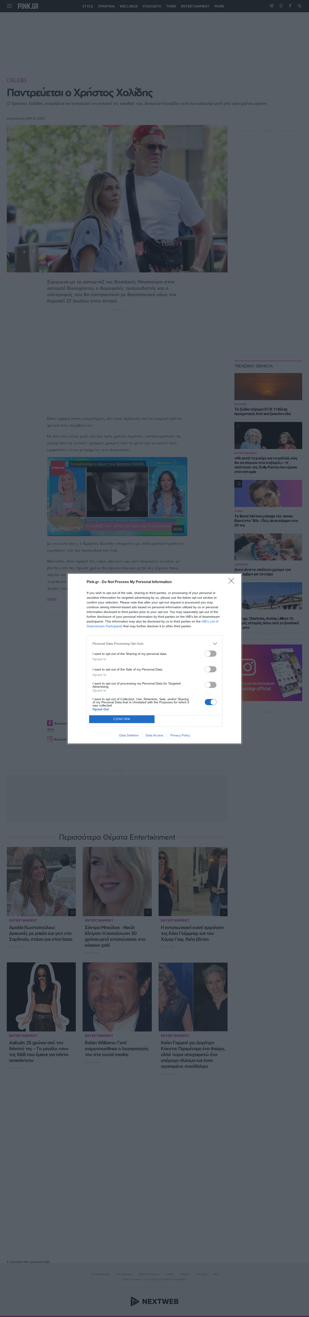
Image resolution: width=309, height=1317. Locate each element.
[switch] (210, 654)
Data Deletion (129, 735)
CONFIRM (122, 719)
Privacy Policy (180, 735)
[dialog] (154, 658)
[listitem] (154, 643)
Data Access (154, 735)
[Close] (232, 582)
